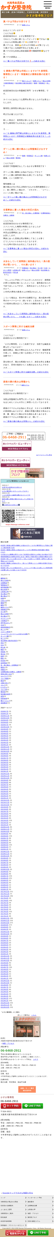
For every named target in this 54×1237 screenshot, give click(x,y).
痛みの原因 (46, 81)
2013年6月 (4, 989)
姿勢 (2, 696)
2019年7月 (4, 862)
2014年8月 (4, 965)
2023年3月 (4, 767)
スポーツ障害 (5, 632)
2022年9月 (4, 780)
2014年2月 (4, 976)
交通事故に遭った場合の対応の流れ (21, 210)
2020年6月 (4, 840)
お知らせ (4, 600)
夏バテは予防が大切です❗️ (17, 21)
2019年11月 (5, 854)
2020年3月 (4, 847)
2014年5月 (4, 971)
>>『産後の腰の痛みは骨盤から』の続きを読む (24, 421)
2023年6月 (4, 760)
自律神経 (4, 663)
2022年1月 (4, 798)
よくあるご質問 (6, 1209)
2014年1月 (4, 978)
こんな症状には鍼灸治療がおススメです (16, 495)
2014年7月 (4, 967)
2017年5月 (4, 907)
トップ (3, 1197)
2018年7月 (4, 876)
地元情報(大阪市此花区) (23, 83)
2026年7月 (4, 711)
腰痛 (35, 83)
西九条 (15, 272)
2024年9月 (4, 729)
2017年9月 (4, 898)
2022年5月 (4, 789)
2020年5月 (4, 842)
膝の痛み (4, 596)
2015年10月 (5, 934)
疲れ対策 (4, 589)
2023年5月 (4, 762)
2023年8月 (4, 756)
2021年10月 (5, 805)
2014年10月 (5, 960)
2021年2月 (4, 822)
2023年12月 (5, 747)
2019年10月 (5, 856)
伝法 (2, 645)
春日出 (3, 654)
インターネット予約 (35, 1197)
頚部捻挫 (4, 698)
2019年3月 (4, 867)
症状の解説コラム (34, 1221)
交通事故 (4, 583)
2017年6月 (4, 905)
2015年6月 (4, 942)
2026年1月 (4, 713)
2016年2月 (4, 929)
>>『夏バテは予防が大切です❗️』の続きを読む (24, 61)
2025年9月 (4, 720)
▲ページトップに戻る (44, 455)
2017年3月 (4, 911)
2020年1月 (4, 849)
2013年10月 (5, 983)
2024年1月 (4, 744)
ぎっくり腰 (39, 155)
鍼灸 (2, 605)
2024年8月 (4, 731)
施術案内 (31, 1201)
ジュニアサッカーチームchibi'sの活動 (14, 634)
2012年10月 (5, 1007)
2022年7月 (4, 784)
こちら (33, 1015)
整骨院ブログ (32, 1217)
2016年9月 (4, 925)
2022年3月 (4, 793)
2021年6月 (4, 813)
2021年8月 (4, 809)
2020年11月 (5, 829)
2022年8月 (4, 782)
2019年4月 (4, 865)
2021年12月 (5, 800)
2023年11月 (5, 749)
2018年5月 (4, 880)
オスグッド (5, 618)
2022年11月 (5, 776)
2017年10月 (5, 896)
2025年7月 (4, 724)
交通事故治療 (32, 1205)
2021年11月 (5, 802)
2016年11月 (5, 920)
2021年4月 (4, 818)
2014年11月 (5, 958)
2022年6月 (4, 787)
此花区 (3, 660)
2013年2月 (4, 998)
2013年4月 (4, 994)
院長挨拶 (4, 1217)
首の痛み (4, 594)
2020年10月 (5, 831)
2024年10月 (5, 727)
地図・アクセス (8, 1043)
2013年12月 (5, 980)
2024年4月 (4, 738)
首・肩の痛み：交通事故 (30, 213)
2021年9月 (4, 807)
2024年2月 (4, 742)
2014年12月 (5, 956)
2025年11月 (5, 716)
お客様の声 (17, 270)
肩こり (3, 629)
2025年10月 (5, 718)
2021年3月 (4, 820)
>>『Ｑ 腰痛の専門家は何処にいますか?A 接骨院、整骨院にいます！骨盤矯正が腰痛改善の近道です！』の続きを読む (26, 136)
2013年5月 (4, 991)
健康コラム (26, 25)
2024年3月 (4, 740)
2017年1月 (4, 916)
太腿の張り (5, 683)
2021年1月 (4, 825)
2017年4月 (4, 909)
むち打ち (4, 687)
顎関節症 (4, 585)
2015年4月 (4, 947)
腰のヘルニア (27, 81)
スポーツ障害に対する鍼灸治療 (18, 326)
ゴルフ (3, 685)
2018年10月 (5, 869)
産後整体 (4, 703)
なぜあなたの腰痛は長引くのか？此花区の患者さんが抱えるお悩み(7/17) (26, 554)
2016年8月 (4, 927)
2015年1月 (4, 954)
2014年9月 (4, 963)
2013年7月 (4, 987)
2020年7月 (4, 838)
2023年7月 (4, 758)
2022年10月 (5, 778)
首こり (3, 638)
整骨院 (18, 158)
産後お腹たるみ (6, 674)
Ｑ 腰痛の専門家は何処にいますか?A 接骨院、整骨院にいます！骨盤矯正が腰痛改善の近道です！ (26, 74)
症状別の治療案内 (7, 1205)
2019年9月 (4, 858)
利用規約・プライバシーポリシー (12, 1225)
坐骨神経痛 (5, 587)
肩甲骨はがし (5, 623)
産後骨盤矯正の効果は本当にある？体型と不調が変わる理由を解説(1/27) (26, 556)
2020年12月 (5, 827)
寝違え (3, 667)
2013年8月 (4, 985)
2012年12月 (5, 1003)
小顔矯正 (4, 620)
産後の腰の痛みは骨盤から (16, 382)
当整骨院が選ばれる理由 (9, 1201)
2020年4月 (4, 845)
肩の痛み (33, 268)
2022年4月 (4, 791)
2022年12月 (5, 773)
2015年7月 (4, 940)
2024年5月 (4, 736)
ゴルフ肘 (4, 689)
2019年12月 (5, 851)
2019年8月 (4, 860)
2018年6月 (4, 878)
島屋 (2, 656)
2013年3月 (4, 996)
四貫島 (3, 652)
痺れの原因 (5, 580)
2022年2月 (4, 796)
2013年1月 (4, 1000)
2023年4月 (4, 764)
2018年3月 (4, 885)
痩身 (2, 680)
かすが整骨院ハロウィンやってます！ (15, 491)
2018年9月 (4, 871)
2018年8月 (4, 874)
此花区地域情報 (6, 1221)
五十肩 (40, 268)
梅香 (2, 649)
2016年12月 (5, 918)
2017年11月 (5, 894)
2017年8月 (4, 900)
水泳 (45, 268)
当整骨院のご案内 (7, 1213)
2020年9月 (4, 833)
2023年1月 (4, 771)
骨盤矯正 (42, 83)
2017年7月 (4, 902)
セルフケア (5, 676)
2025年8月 (4, 722)
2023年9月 (4, 753)
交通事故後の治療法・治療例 (11, 672)
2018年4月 (4, 882)
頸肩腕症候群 (5, 694)
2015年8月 (4, 938)
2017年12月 (5, 891)
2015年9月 (4, 936)
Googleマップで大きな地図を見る (18, 1193)
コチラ (35, 1059)
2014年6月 (4, 969)
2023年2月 (4, 769)
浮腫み (3, 669)
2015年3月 (4, 949)
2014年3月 (4, 974)
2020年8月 (4, 836)
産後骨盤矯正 (9, 83)
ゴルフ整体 (5, 678)
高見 (2, 643)
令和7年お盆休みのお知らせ (12, 487)
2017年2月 (4, 914)
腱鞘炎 (3, 578)
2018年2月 (4, 887)
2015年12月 (5, 931)
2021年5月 (4, 816)
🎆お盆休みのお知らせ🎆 (11, 505)
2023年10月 (5, 751)
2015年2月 (4, 951)
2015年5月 (4, 945)
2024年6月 (4, 733)
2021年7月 (4, 811)
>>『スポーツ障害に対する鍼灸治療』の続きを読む (26, 372)
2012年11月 (5, 1005)
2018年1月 (4, 889)
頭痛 (2, 598)
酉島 (2, 658)
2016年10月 (5, 922)
